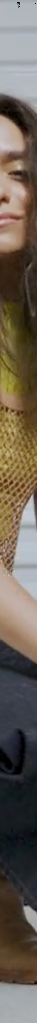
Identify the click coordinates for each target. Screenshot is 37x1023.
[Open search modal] (31, 4)
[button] (4, 3)
